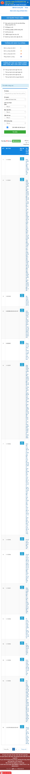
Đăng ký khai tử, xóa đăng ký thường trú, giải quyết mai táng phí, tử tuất (27, 351)
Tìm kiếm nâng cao (7, 85)
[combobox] (15, 99)
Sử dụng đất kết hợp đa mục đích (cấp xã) (27, 649)
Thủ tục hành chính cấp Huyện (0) (13, 72)
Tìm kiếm (15, 132)
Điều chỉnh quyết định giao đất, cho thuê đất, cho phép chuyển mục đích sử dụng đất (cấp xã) (27, 600)
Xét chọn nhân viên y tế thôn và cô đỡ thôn (28, 300)
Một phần (22, 158)
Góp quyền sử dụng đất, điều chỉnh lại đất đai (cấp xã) (27, 167)
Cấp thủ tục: (7, 115)
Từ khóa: (6, 91)
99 (21, 56)
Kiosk (26, 7)
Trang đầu (6, 749)
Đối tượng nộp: (8, 121)
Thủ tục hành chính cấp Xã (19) (13, 74)
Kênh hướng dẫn (18, 7)
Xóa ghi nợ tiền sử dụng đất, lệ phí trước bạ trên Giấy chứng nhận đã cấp (28, 735)
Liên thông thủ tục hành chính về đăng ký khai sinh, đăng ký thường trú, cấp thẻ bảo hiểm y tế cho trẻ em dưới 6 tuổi (28, 324)
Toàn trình (22, 726)
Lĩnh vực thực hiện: (8, 103)
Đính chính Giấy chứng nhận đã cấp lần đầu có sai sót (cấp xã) (27, 667)
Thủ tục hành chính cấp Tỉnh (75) (13, 70)
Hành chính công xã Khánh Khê (18, 11)
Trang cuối (23, 749)
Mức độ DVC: (7, 110)
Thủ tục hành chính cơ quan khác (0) (14, 77)
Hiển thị (26, 140)
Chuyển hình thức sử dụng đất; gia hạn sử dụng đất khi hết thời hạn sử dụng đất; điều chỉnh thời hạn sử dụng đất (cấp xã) (28, 568)
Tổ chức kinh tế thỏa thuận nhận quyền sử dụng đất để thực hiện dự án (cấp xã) (28, 628)
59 (21, 54)
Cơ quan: (6, 97)
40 (21, 51)
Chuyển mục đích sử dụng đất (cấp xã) (28, 544)
